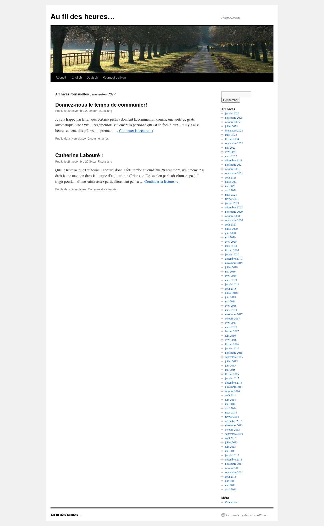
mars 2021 (231, 194)
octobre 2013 (232, 429)
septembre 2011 (234, 472)
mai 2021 (230, 186)
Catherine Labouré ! (79, 155)
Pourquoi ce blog (114, 77)
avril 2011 (230, 489)
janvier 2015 (232, 378)
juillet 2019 (231, 267)
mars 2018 (231, 310)
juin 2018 (230, 297)
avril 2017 (230, 322)
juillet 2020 (231, 228)
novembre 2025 (234, 117)
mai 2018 (230, 301)
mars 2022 (231, 156)
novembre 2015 (234, 352)
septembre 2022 (234, 143)
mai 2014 (230, 404)
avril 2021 (230, 190)
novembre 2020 (234, 211)
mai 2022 (230, 147)
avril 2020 (230, 241)
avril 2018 (230, 305)
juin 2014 (230, 399)
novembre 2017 (234, 314)
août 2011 (230, 476)
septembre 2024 (234, 130)
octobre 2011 (232, 468)
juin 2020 (230, 233)
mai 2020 (230, 237)
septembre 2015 (234, 357)
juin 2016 (230, 335)
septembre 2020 (234, 220)
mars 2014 (231, 412)
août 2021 (230, 177)
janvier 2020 (232, 254)
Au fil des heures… (83, 16)
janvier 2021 (232, 203)
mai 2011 (230, 485)
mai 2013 (230, 451)
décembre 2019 (233, 258)
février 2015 (232, 374)
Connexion (231, 502)
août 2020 (230, 224)
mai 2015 (230, 369)
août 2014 (230, 395)
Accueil (61, 77)
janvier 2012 (232, 455)
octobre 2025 (232, 122)
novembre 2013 (234, 425)
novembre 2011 (234, 463)
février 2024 (232, 139)
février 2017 (232, 331)
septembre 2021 (234, 173)
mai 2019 (230, 271)
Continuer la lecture (136, 130)
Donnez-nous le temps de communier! (101, 104)
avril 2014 (230, 408)
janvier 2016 (232, 348)
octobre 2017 (232, 318)
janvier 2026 (232, 113)
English (76, 77)
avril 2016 (230, 340)
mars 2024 (231, 134)
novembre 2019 (234, 263)
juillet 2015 (231, 361)
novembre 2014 (234, 387)
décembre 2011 (233, 459)
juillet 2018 (231, 293)
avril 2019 (230, 275)
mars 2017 (231, 327)
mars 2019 (231, 280)
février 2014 (232, 416)
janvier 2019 (232, 284)
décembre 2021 (233, 160)
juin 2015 (230, 365)
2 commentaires (98, 138)
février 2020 (232, 250)
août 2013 (230, 438)
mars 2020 (231, 246)
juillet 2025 (231, 126)
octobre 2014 (232, 391)
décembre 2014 (233, 382)
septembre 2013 (234, 434)
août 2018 (230, 288)
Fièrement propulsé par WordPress (246, 515)
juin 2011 (230, 481)
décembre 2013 (233, 421)
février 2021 (232, 199)
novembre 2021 (234, 164)
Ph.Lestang (104, 110)
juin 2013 (230, 446)
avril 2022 (230, 152)
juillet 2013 (231, 442)
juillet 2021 (231, 181)
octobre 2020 (232, 216)
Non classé (78, 138)
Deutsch (92, 77)
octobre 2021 (232, 169)
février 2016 (232, 344)
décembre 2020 (233, 207)
